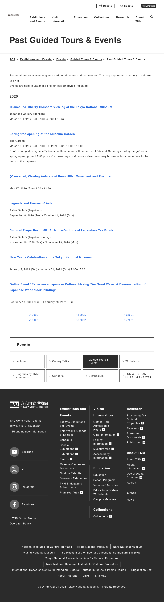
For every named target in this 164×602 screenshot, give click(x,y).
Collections (102, 17)
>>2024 (129, 315)
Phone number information (29, 431)
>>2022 (81, 320)
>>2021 (129, 320)
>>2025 (81, 315)
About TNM (139, 19)
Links (86, 575)
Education (81, 17)
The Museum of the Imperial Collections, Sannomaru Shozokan (100, 552)
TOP (12, 59)
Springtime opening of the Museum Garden (42, 134)
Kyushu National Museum (38, 552)
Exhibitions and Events (37, 19)
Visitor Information (59, 19)
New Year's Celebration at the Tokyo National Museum (51, 257)
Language (150, 6)
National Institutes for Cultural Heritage (47, 547)
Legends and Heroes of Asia (31, 203)
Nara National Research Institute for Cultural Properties (82, 564)
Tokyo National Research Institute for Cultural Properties (81, 558)
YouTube (27, 452)
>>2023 (33, 320)
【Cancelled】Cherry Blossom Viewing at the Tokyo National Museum (61, 107)
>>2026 (33, 315)
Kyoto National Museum (92, 547)
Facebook (28, 504)
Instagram (28, 487)
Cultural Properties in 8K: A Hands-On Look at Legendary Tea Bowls (62, 230)
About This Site (68, 575)
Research (122, 17)
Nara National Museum (128, 547)
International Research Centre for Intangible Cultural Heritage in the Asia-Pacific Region (69, 570)
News (130, 499)
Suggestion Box (141, 570)
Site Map (100, 575)
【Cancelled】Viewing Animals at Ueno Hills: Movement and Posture (60, 176)
